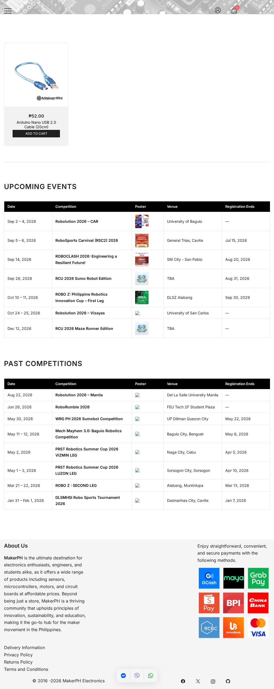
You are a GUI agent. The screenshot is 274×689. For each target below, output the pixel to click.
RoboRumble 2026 (72, 407)
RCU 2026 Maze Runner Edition (84, 328)
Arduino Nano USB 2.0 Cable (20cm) (36, 124)
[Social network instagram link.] (213, 680)
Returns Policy (18, 662)
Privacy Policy (18, 654)
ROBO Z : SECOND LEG (76, 485)
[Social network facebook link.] (183, 680)
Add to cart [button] (36, 133)
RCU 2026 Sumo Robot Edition (83, 278)
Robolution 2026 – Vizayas (80, 313)
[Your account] (218, 11)
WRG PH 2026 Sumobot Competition (89, 418)
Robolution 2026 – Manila (79, 395)
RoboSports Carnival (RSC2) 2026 (86, 240)
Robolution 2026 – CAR (76, 221)
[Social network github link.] (228, 680)
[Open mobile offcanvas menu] (8, 10)
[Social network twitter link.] (198, 680)
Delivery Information (24, 647)
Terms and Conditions (26, 669)
